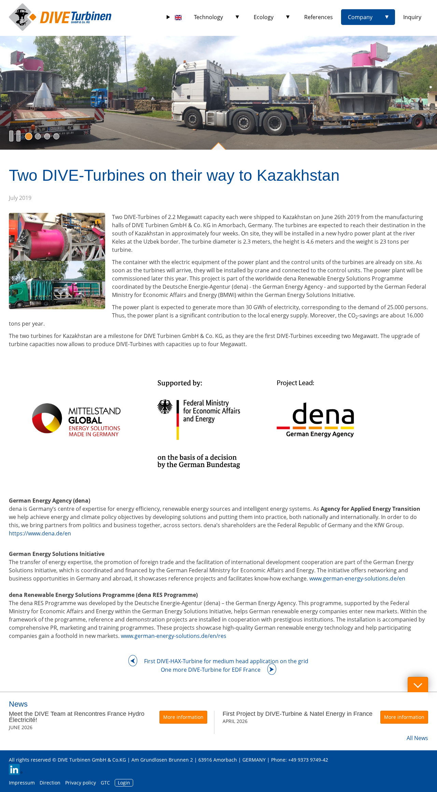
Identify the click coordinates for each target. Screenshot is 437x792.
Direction (50, 782)
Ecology (263, 17)
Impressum (22, 782)
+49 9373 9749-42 (308, 759)
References (318, 17)
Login (124, 782)
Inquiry (412, 17)
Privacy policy (80, 782)
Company (360, 17)
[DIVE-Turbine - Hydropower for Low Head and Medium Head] (60, 17)
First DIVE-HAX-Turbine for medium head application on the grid (226, 661)
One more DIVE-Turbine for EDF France (210, 669)
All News (417, 738)
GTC (105, 782)
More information (183, 717)
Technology (208, 17)
